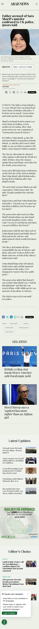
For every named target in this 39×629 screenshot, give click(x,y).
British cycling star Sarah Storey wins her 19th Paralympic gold (18, 372)
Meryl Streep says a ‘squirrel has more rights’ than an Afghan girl (18, 412)
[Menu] (2, 4)
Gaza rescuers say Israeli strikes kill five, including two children (13, 460)
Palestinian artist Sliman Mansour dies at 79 (13, 480)
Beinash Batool (24, 327)
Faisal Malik (9, 331)
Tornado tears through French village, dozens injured (12, 450)
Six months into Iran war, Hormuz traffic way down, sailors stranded (13, 491)
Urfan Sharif (9, 327)
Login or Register (9, 613)
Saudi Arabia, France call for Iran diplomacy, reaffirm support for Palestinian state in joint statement (13, 566)
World (5, 559)
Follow (32, 92)
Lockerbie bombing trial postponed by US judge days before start (13, 470)
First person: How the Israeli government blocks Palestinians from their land (13, 582)
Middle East (7, 577)
